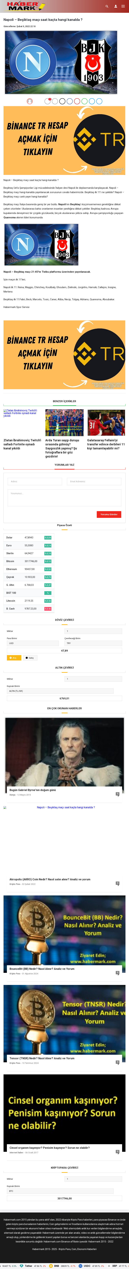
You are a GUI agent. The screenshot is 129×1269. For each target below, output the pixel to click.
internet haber (16, 1153)
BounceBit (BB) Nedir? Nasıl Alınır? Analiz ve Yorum (42, 968)
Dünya (12, 795)
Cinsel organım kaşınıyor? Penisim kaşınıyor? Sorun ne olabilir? (50, 1147)
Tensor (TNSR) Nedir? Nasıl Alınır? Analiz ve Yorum (42, 1058)
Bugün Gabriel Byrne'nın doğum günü (33, 790)
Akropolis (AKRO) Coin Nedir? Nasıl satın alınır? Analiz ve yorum (50, 879)
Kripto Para (15, 884)
